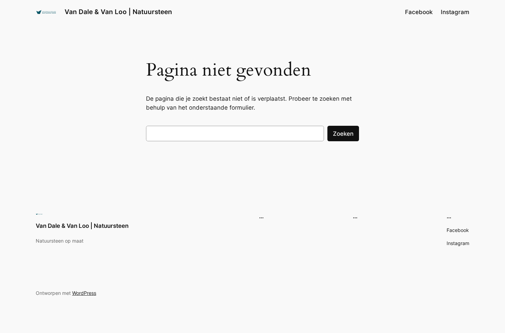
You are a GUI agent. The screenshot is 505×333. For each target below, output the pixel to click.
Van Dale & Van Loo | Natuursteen (118, 12)
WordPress (84, 293)
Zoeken (343, 133)
